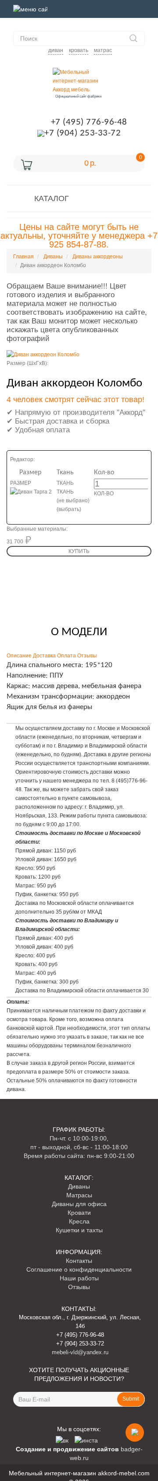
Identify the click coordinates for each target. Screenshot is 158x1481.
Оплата (66, 656)
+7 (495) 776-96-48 (89, 122)
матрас (103, 50)
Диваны (79, 1186)
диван (55, 50)
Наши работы (79, 1278)
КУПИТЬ (79, 551)
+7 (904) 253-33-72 (82, 133)
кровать (78, 50)
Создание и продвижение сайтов (67, 1449)
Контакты (79, 1260)
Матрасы (79, 1195)
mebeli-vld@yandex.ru (80, 1352)
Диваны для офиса (79, 1203)
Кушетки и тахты (79, 1230)
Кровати (79, 1212)
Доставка (44, 656)
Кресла (79, 1221)
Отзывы (87, 656)
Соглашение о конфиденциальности (79, 1269)
